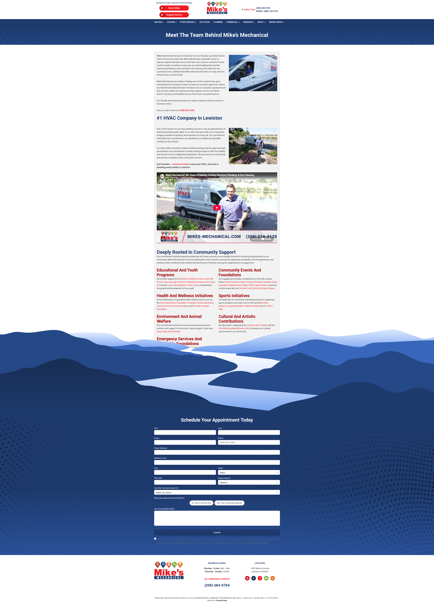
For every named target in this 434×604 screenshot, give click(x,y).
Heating (158, 22)
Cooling (171, 22)
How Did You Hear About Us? (166, 488)
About (261, 22)
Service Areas (275, 22)
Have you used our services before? (170, 498)
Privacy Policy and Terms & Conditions (254, 543)
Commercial (232, 22)
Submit (217, 532)
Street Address (161, 448)
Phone (220, 438)
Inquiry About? (225, 478)
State (221, 468)
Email (157, 438)
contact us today (180, 164)
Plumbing (218, 22)
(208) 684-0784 (263, 8)
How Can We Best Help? (165, 509)
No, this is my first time (201, 503)
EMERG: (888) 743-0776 (267, 11)
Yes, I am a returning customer (229, 503)
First (156, 428)
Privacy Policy (221, 600)
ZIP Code (158, 478)
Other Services (187, 22)
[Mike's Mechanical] (217, 9)
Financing (247, 22)
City (156, 468)
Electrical (205, 22)
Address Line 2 (160, 458)
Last (220, 428)
